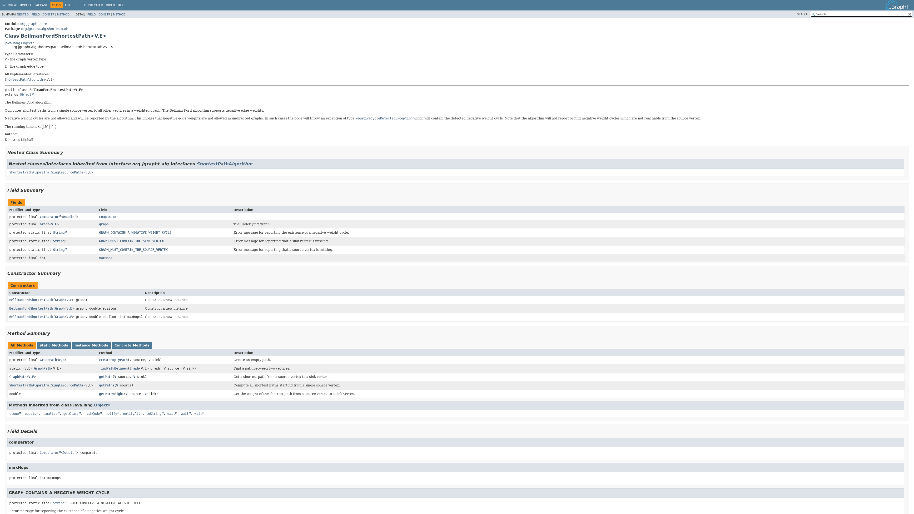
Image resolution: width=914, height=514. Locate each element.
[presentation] (47, 126)
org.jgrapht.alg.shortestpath (44, 29)
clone (14, 413)
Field (35, 14)
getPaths (106, 385)
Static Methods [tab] (54, 345)
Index (110, 5)
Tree (77, 5)
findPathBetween (113, 368)
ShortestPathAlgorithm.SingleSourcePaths (46, 172)
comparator (108, 217)
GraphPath (48, 360)
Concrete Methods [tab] (131, 345)
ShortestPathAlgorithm (25, 79)
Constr (48, 14)
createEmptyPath (113, 360)
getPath (105, 377)
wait (171, 413)
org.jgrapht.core (33, 24)
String (59, 232)
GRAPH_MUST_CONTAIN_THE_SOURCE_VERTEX (133, 250)
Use (68, 5)
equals (30, 413)
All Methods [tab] (21, 345)
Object (25, 94)
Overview (9, 5)
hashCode (92, 413)
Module (26, 5)
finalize (49, 413)
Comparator (49, 217)
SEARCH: (803, 14)
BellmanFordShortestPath (31, 300)
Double (68, 217)
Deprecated (93, 5)
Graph (44, 224)
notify (111, 413)
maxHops (105, 258)
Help (121, 5)
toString (153, 413)
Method (63, 14)
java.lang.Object (18, 43)
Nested (23, 14)
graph (104, 224)
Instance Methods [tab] (91, 345)
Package (41, 5)
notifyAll (131, 413)
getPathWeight (111, 394)
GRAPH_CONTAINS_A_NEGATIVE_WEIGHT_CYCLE (135, 232)
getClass (71, 413)
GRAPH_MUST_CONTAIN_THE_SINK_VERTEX (131, 241)
